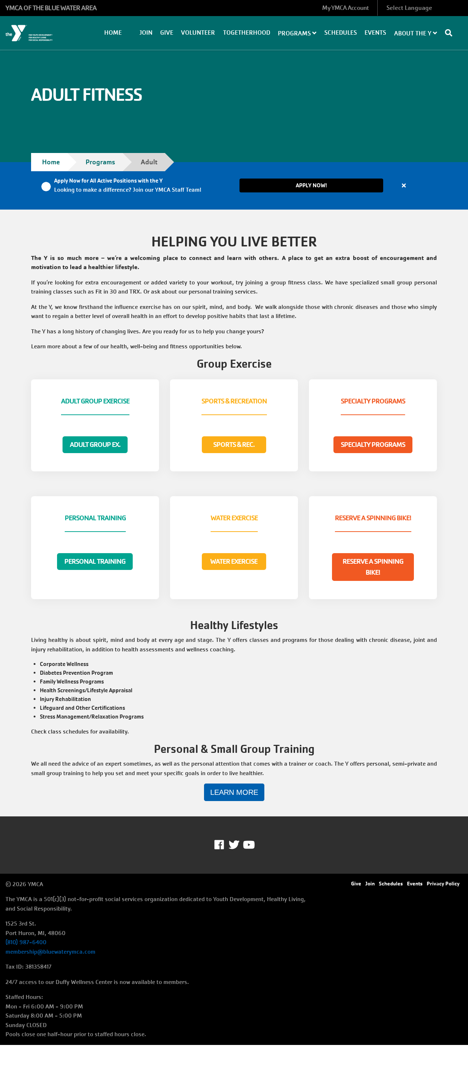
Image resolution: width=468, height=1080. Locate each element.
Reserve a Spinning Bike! (373, 567)
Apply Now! (311, 185)
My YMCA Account (345, 8)
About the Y (413, 33)
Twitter (234, 845)
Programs (295, 33)
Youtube (248, 845)
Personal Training (94, 561)
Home (113, 32)
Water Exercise (233, 561)
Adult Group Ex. (95, 444)
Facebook (224, 845)
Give (166, 32)
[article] (234, 186)
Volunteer (198, 32)
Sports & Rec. (233, 444)
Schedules (340, 32)
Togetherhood (246, 32)
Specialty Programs (373, 444)
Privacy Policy (443, 883)
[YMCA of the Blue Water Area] (38, 33)
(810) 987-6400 (25, 942)
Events (375, 32)
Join (145, 32)
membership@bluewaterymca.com (50, 951)
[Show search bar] (451, 33)
